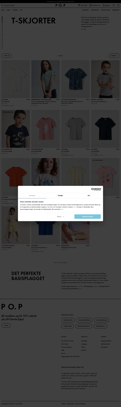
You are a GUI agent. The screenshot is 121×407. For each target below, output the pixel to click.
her (74, 207)
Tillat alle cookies (87, 216)
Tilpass (59, 216)
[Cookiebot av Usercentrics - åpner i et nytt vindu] (92, 189)
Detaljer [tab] (60, 195)
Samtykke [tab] (32, 195)
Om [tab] (89, 195)
